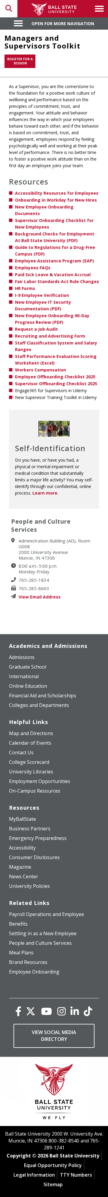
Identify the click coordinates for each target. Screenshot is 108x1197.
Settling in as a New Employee (42, 933)
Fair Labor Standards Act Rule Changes (57, 281)
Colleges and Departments (39, 705)
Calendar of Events (30, 743)
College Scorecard (29, 762)
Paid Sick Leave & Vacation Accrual (53, 274)
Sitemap (53, 1184)
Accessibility (22, 847)
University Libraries (31, 771)
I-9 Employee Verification (42, 295)
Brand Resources (28, 962)
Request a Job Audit (36, 329)
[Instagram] (61, 1011)
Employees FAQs (32, 267)
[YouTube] (46, 1011)
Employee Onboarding (34, 971)
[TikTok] (88, 1011)
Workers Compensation (40, 370)
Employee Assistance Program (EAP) (54, 261)
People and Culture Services (40, 943)
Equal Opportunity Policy (53, 1165)
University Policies (29, 886)
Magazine (20, 867)
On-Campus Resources (34, 791)
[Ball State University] (54, 1093)
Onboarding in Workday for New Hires (56, 200)
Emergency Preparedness (38, 838)
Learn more (44, 493)
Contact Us (21, 752)
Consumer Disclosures (34, 857)
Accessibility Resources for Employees (56, 193)
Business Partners (29, 828)
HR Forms (25, 288)
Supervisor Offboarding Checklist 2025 (56, 383)
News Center (23, 876)
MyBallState (22, 819)
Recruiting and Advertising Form (50, 336)
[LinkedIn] (74, 1011)
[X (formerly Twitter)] (30, 1011)
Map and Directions (31, 733)
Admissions (21, 657)
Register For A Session (20, 61)
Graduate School (27, 667)
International (24, 676)
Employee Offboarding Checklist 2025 (55, 377)
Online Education (28, 686)
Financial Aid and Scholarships (42, 695)
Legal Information (34, 1175)
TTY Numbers (76, 1175)
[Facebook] (18, 1011)
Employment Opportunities (39, 781)
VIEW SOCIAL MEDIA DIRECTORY (54, 1035)
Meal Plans (21, 952)
